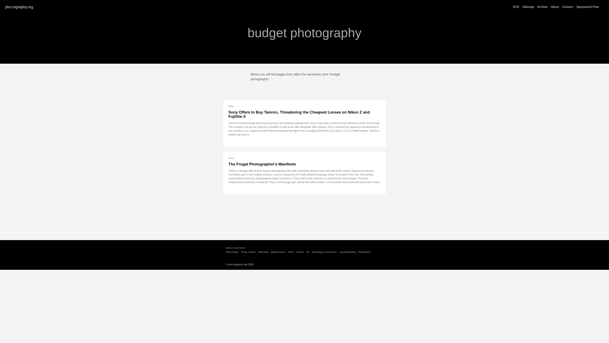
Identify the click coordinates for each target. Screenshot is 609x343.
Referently (263, 252)
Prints (291, 252)
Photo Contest (248, 252)
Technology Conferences (324, 252)
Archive (542, 7)
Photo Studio (232, 252)
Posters (300, 252)
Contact (567, 7)
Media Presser (278, 252)
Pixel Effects (364, 252)
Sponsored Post (587, 7)
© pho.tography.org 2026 (240, 264)
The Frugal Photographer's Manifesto (262, 164)
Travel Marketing (347, 252)
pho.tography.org (19, 7)
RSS (516, 7)
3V (307, 252)
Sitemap (528, 7)
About (555, 7)
